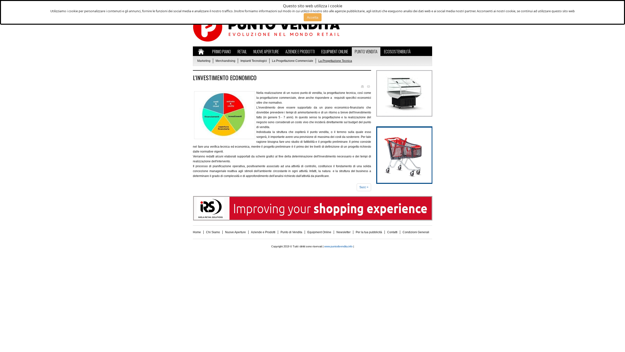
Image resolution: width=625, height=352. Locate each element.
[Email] (368, 86)
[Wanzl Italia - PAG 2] (404, 183)
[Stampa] (362, 86)
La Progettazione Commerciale (292, 61)
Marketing (203, 61)
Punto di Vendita (291, 232)
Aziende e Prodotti (263, 232)
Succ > (363, 187)
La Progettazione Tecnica (335, 61)
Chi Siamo (213, 232)
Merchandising (225, 61)
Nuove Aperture (235, 232)
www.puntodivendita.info (338, 246)
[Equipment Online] (404, 115)
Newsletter (343, 232)
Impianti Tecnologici (253, 61)
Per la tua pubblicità (369, 232)
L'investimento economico (225, 77)
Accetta (312, 17)
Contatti (392, 232)
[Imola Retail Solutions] (312, 219)
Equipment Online (319, 232)
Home (197, 232)
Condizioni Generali (416, 232)
